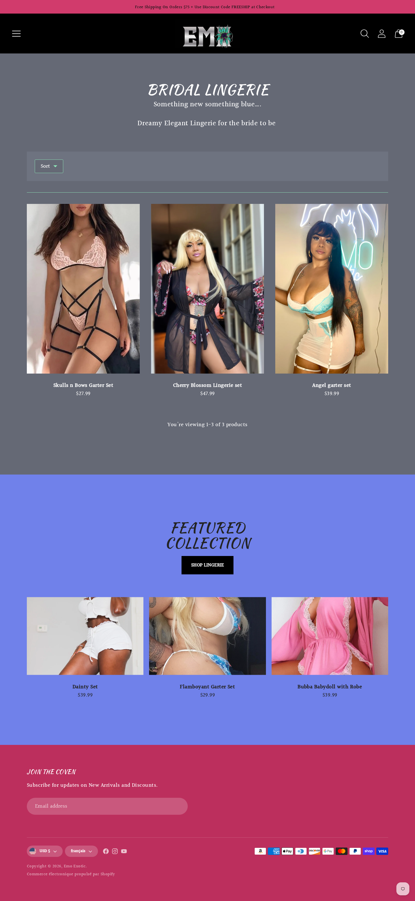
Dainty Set (85, 687)
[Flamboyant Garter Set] (207, 636)
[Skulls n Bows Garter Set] (83, 289)
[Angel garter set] (331, 289)
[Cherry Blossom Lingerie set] (207, 289)
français (78, 851)
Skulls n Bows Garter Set (83, 385)
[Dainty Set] (85, 636)
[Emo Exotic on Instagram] (115, 852)
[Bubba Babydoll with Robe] (330, 636)
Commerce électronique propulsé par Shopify (71, 874)
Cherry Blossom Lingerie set (207, 385)
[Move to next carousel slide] (393, 636)
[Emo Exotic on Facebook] (105, 852)
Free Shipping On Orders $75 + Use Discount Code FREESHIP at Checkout (205, 7)
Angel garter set (331, 385)
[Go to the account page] (382, 34)
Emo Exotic (75, 866)
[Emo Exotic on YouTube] (124, 852)
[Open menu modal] (16, 34)
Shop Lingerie (207, 565)
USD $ (45, 851)
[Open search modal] (365, 34)
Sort (45, 166)
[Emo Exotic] (207, 33)
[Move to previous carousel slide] (21, 636)
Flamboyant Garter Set (207, 687)
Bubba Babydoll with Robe (330, 687)
